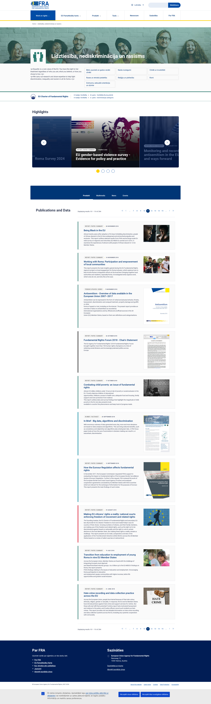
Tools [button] (114, 16)
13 (155, 211)
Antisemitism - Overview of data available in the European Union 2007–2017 (108, 295)
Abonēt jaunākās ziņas (43, 672)
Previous (43, 142)
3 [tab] (108, 171)
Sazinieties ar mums (115, 666)
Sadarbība (153, 16)
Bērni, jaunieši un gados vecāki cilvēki (98, 71)
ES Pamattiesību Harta (43, 663)
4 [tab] (113, 171)
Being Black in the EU (94, 230)
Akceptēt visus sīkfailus (129, 694)
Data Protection (164, 684)
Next (167, 142)
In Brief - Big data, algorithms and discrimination (108, 421)
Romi (152, 78)
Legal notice (147, 684)
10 (144, 211)
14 (159, 211)
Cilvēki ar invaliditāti (157, 70)
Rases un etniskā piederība (96, 78)
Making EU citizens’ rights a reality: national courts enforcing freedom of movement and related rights (110, 515)
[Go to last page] (173, 211)
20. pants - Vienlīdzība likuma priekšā (101, 95)
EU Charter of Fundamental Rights (53, 96)
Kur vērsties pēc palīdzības (45, 666)
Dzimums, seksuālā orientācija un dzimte (98, 84)
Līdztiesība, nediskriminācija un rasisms (49, 24)
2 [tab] (103, 171)
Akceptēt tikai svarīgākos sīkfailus (155, 694)
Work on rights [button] (41, 16)
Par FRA (172, 16)
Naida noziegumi (124, 70)
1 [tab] (98, 171)
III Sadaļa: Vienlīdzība (80, 95)
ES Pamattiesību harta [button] (70, 16)
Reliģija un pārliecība (126, 78)
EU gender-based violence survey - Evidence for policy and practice (103, 157)
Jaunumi (37, 669)
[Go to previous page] (126, 211)
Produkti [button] (95, 16)
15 (162, 211)
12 (151, 211)
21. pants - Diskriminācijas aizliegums (102, 97)
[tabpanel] (105, 142)
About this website (136, 684)
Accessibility (175, 684)
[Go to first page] (122, 211)
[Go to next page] (169, 211)
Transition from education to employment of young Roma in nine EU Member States (110, 556)
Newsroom (134, 16)
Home (34, 24)
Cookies (155, 684)
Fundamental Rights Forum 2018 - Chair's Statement (110, 340)
